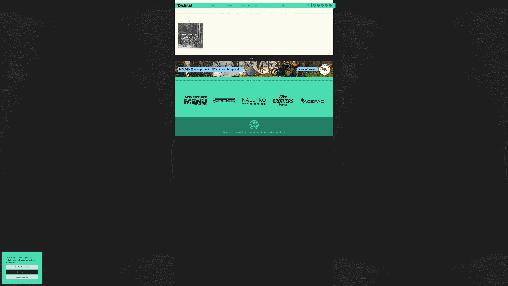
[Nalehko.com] (254, 100)
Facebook (314, 5)
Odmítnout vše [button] (22, 277)
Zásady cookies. (12, 262)
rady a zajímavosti (249, 5)
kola (269, 5)
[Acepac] (312, 100)
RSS (330, 5)
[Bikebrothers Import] (283, 100)
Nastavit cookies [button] (22, 267)
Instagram (318, 5)
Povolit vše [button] (21, 272)
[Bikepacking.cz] (184, 5)
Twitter (322, 5)
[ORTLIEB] (225, 100)
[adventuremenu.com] (195, 100)
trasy (214, 5)
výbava (229, 5)
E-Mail (326, 5)
